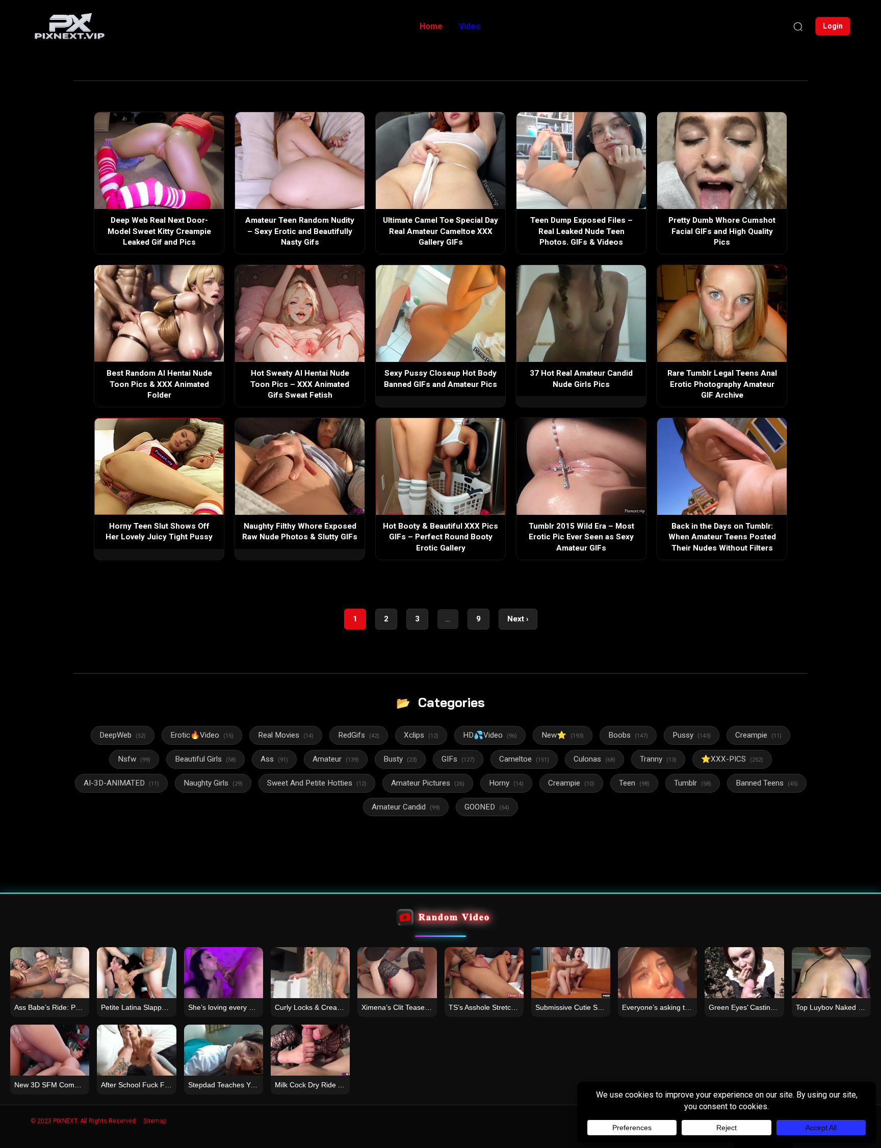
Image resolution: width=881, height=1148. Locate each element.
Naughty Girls (213, 783)
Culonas (594, 759)
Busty (400, 759)
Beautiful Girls (205, 759)
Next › (518, 618)
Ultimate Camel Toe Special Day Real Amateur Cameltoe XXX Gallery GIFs (440, 231)
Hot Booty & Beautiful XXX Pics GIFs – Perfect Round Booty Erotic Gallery (440, 537)
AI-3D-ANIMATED (121, 783)
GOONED (486, 807)
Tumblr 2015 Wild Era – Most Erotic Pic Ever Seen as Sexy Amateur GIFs (581, 537)
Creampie (758, 735)
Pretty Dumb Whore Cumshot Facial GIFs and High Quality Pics (721, 231)
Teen (634, 783)
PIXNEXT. (66, 1121)
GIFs (458, 759)
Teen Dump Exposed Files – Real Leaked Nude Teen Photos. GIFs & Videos (581, 231)
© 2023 (41, 1121)
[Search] (798, 26)
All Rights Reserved (108, 1121)
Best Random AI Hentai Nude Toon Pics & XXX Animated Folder (159, 384)
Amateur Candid (406, 807)
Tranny (658, 759)
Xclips (421, 735)
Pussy (691, 735)
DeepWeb (122, 735)
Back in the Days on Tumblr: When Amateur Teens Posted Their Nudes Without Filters (722, 537)
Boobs (628, 735)
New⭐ (562, 735)
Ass (274, 759)
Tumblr (692, 783)
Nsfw (134, 759)
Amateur (336, 759)
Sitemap (154, 1121)
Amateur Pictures (427, 783)
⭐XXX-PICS (732, 759)
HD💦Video (490, 735)
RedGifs (358, 735)
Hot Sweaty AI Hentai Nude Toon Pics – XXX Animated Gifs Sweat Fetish (299, 384)
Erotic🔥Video (202, 735)
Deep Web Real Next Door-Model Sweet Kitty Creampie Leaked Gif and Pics (159, 231)
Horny (506, 783)
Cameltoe (524, 759)
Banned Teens (767, 783)
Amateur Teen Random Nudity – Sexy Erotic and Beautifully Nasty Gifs (299, 231)
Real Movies (286, 735)
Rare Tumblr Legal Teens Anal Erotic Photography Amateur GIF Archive (722, 384)
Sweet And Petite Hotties (317, 783)
